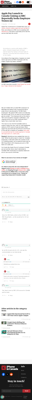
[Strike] (8, 197)
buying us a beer (15, 168)
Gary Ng (5, 24)
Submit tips (13, 6)
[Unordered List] (12, 197)
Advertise (23, 374)
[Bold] (3, 197)
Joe (10, 261)
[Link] (17, 197)
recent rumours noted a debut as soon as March (15, 28)
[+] (21, 196)
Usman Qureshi (6, 319)
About (22, 370)
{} (18, 196)
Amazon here (22, 170)
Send (26, 391)
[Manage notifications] (3, 397)
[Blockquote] (14, 197)
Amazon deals (5, 6)
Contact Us (23, 377)
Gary (8, 259)
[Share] (29, 24)
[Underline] (6, 197)
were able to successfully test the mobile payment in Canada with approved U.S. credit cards (15, 132)
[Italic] (5, 197)
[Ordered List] (10, 197)
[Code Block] (15, 197)
